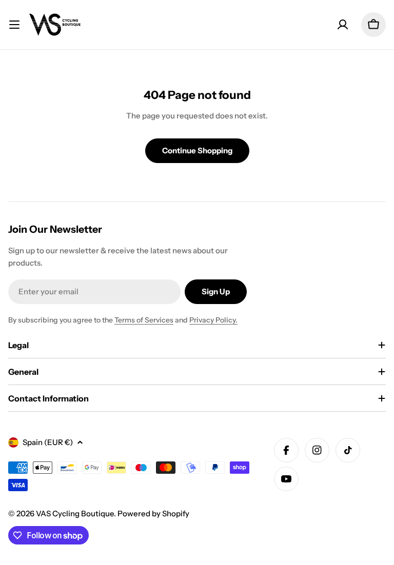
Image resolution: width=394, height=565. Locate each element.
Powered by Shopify (153, 513)
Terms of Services (143, 320)
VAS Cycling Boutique (75, 513)
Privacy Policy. (213, 320)
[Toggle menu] (14, 24)
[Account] (343, 24)
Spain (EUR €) (48, 442)
